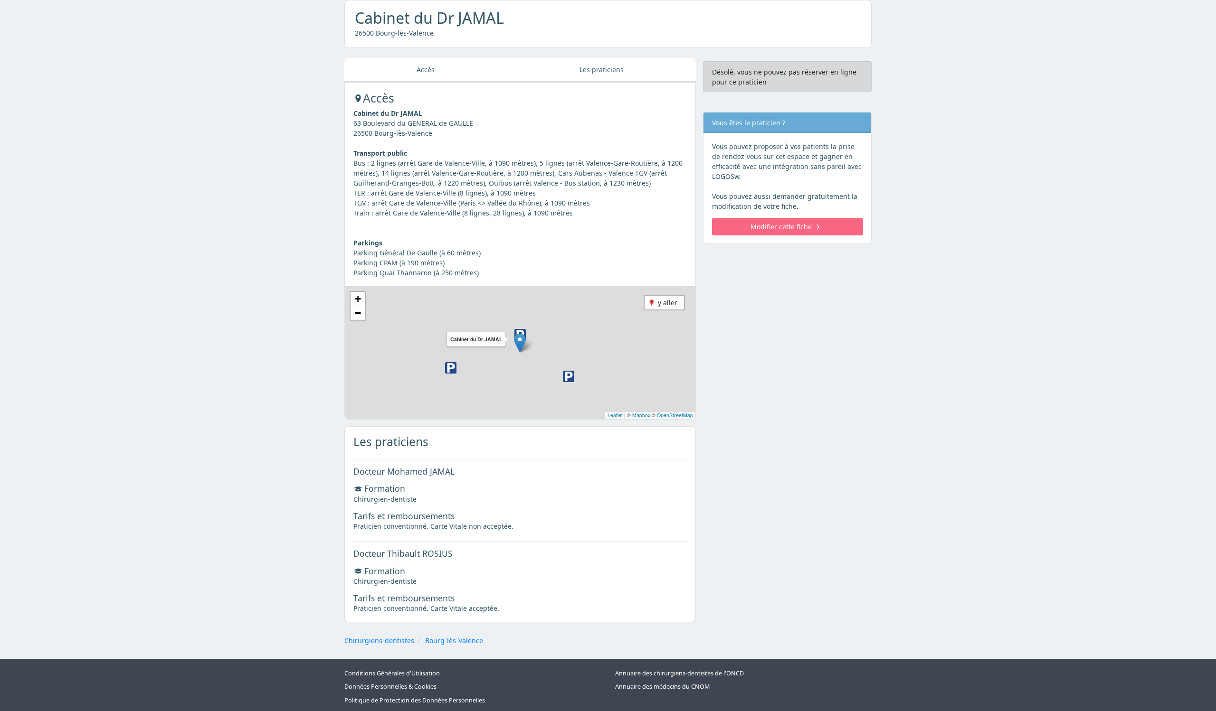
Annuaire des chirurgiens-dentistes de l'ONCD (679, 673)
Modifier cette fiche (781, 226)
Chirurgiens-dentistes (379, 640)
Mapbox (641, 415)
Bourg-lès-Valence (454, 640)
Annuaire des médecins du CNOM (662, 687)
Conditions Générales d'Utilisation (392, 673)
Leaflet (615, 415)
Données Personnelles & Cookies (390, 687)
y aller (667, 302)
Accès (426, 69)
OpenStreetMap (675, 415)
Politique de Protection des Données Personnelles (414, 700)
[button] (520, 343)
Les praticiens (602, 69)
